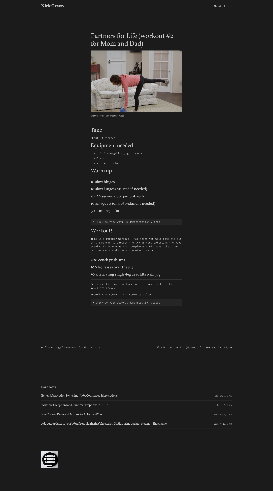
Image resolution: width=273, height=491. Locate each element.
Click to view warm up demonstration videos (128, 222)
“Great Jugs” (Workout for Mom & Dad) (72, 347)
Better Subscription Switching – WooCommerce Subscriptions (79, 396)
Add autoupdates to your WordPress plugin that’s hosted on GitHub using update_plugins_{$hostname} (104, 424)
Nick (104, 116)
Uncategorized (117, 116)
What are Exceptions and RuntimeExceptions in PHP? (74, 405)
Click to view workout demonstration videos (128, 302)
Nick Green (52, 6)
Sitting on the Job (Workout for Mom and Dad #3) (192, 347)
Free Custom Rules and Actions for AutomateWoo (71, 414)
